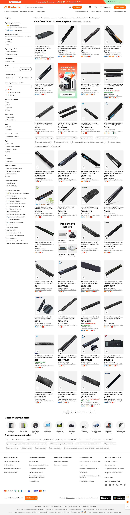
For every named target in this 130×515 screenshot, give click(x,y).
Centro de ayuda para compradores (90, 461)
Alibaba (36, 18)
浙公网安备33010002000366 (96, 512)
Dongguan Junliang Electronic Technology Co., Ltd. (44, 215)
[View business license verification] (82, 512)
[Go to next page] (94, 412)
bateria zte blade (55, 448)
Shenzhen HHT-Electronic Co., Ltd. (114, 54)
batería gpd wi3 (27, 448)
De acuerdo (25, 69)
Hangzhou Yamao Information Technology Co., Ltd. (67, 215)
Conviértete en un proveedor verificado (113, 473)
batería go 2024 (41, 448)
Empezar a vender (110, 465)
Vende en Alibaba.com (111, 461)
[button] (70, 7)
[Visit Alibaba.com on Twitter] (113, 485)
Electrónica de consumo (48, 18)
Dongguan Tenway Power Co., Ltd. (44, 131)
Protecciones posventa (36, 472)
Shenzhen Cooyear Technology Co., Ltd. (44, 250)
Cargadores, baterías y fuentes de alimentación (72, 18)
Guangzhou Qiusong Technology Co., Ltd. (114, 250)
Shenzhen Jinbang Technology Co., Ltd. (114, 180)
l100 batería (49, 439)
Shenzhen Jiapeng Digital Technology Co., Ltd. (67, 180)
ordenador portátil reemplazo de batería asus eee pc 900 (88, 142)
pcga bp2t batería (111, 444)
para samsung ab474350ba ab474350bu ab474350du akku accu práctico (27, 444)
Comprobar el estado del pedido (114, 468)
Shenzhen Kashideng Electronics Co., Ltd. (114, 96)
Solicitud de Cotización (61, 465)
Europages (92, 506)
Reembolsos (83, 472)
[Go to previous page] (64, 412)
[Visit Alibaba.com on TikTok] (125, 485)
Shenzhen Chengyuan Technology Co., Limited (67, 290)
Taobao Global (73, 506)
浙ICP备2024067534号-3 (113, 512)
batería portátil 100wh (62, 142)
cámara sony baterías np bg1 (44, 138)
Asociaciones (109, 477)
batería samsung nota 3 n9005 (104, 439)
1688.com (45, 506)
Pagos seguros (33, 461)
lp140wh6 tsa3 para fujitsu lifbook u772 (62, 444)
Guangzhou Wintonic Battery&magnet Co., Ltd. (44, 92)
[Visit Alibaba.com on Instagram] (117, 485)
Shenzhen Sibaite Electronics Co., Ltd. (44, 57)
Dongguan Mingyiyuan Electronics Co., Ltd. (90, 131)
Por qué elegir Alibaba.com (12, 461)
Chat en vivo (83, 465)
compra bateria (86, 439)
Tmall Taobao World (55, 506)
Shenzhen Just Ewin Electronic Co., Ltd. (90, 54)
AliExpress (38, 506)
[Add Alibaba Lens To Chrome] (31, 498)
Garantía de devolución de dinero (39, 465)
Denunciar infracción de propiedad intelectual (90, 476)
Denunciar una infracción (87, 481)
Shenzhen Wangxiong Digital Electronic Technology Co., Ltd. (90, 92)
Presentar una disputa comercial (89, 468)
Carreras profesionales (10, 472)
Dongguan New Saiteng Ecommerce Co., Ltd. (44, 180)
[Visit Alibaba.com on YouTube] (121, 485)
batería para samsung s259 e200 (67, 439)
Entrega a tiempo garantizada (37, 468)
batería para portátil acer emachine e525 (90, 444)
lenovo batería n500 (87, 138)
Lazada (65, 506)
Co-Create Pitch (9, 465)
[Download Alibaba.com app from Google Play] (119, 498)
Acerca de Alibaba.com (11, 457)
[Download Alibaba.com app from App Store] (105, 498)
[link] (127, 497)
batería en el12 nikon (115, 142)
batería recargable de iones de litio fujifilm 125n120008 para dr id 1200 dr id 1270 (87, 448)
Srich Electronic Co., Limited (43, 290)
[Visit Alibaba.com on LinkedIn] (110, 485)
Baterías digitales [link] (94, 18)
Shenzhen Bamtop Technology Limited (114, 215)
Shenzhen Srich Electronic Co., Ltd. (90, 250)
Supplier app (70, 498)
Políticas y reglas (34, 481)
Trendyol (85, 506)
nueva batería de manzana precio (107, 138)
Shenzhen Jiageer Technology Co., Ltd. (114, 290)
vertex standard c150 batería (16, 439)
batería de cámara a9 (35, 439)
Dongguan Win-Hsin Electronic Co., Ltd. (90, 290)
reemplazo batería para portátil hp (67, 138)
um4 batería (56, 146)
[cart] (96, 7)
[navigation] (18, 215)
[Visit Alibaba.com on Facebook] (106, 485)
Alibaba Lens (13, 498)
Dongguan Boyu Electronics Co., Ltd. (67, 131)
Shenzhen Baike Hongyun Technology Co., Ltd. (90, 215)
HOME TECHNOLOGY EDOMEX (113, 131)
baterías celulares (13, 448)
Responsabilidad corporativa (12, 468)
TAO (80, 506)
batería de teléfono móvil (43, 142)
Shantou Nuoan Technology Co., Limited (90, 180)
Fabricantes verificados (61, 461)
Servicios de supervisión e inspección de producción (37, 476)
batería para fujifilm (42, 146)
